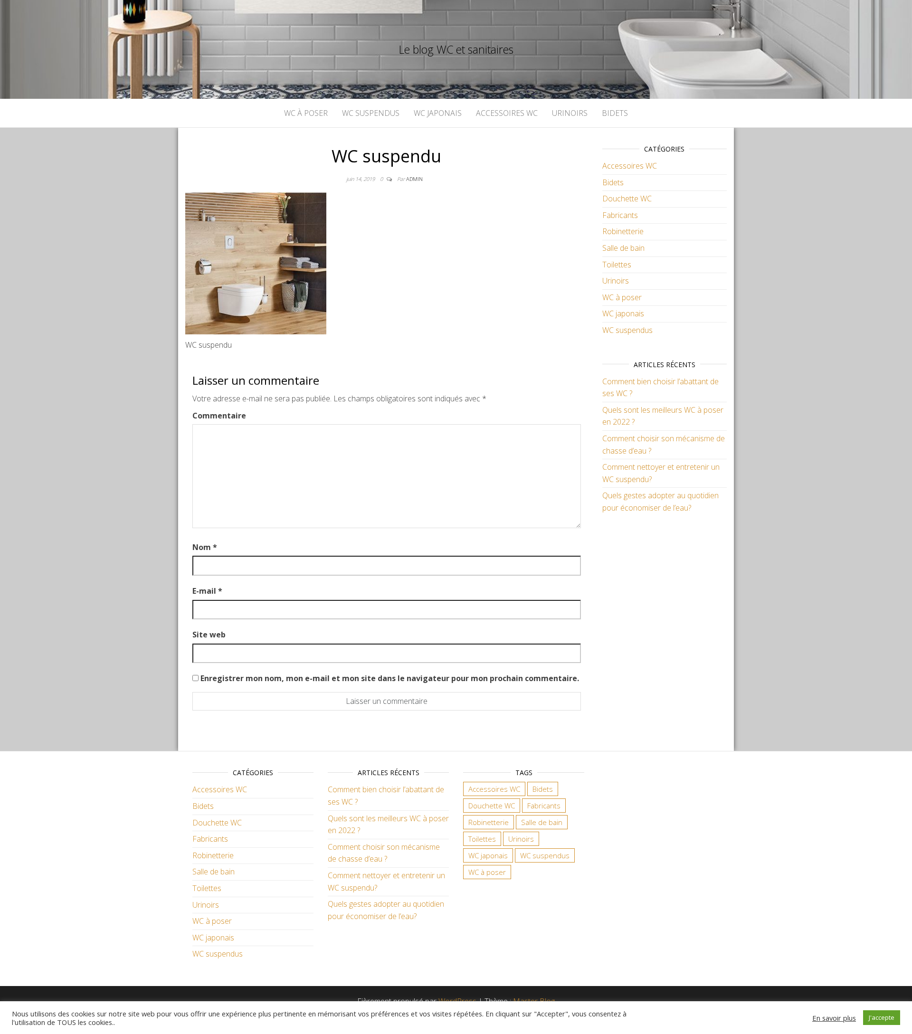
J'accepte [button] (881, 1017)
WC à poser (306, 113)
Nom (204, 547)
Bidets (615, 113)
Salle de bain (623, 248)
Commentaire (219, 415)
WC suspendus (370, 113)
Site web (209, 634)
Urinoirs (570, 113)
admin (414, 178)
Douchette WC (627, 198)
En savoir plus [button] (834, 1018)
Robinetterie (623, 231)
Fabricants (620, 215)
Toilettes (616, 264)
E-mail (207, 591)
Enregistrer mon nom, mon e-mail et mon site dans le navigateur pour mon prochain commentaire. (389, 678)
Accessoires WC (507, 113)
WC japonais (438, 113)
